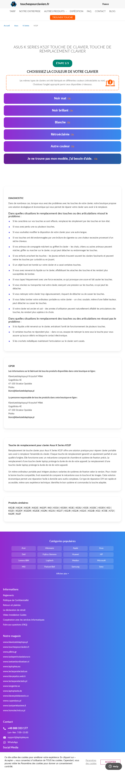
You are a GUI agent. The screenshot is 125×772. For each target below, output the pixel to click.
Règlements (8, 595)
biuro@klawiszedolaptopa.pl (21, 391)
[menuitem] (12, 11)
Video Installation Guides (14, 615)
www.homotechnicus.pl (14, 711)
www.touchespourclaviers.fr (16, 647)
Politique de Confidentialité (16, 600)
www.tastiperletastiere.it (14, 706)
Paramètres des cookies (91, 762)
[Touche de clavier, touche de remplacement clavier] (10, 4)
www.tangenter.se (11, 686)
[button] (119, 4)
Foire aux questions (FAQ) (15, 625)
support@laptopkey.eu (18, 737)
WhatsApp (13, 742)
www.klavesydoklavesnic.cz (16, 696)
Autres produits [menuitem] (54, 11)
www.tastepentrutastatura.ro (16, 657)
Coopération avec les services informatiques (23, 620)
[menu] (62, 14)
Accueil (7, 26)
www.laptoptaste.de (12, 691)
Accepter (110, 762)
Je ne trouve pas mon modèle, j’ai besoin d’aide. (62, 158)
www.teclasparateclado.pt (15, 681)
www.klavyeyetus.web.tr (14, 676)
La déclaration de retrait (14, 610)
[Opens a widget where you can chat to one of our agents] (113, 766)
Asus (16, 26)
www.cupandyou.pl (12, 701)
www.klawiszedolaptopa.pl (15, 642)
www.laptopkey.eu (11, 667)
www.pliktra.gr (10, 652)
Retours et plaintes (12, 605)
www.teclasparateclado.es (15, 671)
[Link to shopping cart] (113, 4)
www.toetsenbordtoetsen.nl (16, 662)
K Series (26, 26)
